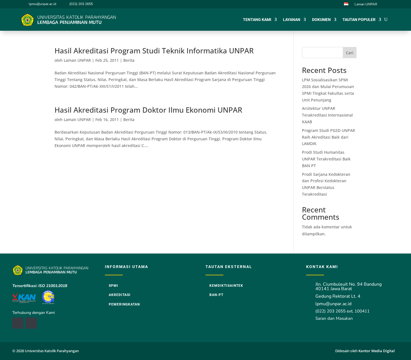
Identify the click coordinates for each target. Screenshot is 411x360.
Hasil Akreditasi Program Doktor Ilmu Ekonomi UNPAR (148, 110)
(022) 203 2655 (81, 4)
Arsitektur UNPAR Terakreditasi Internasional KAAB (327, 115)
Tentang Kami (257, 19)
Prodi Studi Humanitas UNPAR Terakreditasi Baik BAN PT (326, 159)
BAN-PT (216, 295)
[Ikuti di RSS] (31, 323)
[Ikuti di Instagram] (387, 4)
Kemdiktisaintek (226, 286)
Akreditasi (120, 295)
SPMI (113, 286)
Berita (128, 60)
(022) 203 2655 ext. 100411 (342, 311)
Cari (349, 52)
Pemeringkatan (124, 304)
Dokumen (321, 19)
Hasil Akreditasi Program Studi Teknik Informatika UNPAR (154, 51)
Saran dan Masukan (334, 318)
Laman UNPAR (366, 4)
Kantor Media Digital (378, 350)
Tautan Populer (358, 19)
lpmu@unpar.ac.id (42, 4)
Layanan (291, 19)
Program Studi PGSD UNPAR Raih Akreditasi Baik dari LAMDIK (328, 137)
